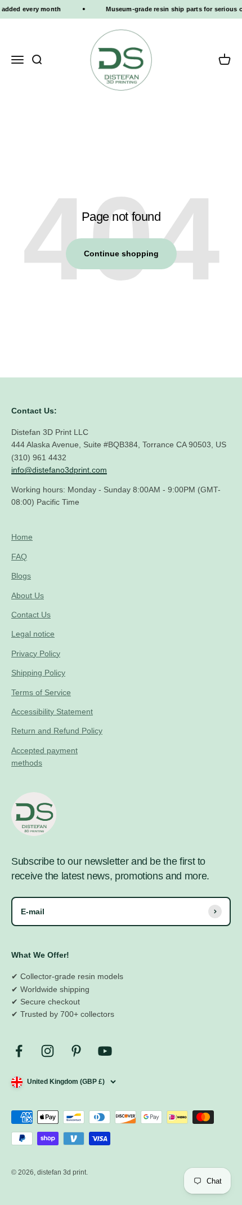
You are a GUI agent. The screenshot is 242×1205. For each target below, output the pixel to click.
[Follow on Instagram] (47, 1051)
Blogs (21, 575)
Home (22, 536)
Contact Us (31, 614)
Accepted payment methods (44, 756)
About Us (27, 595)
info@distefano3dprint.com (59, 469)
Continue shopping (121, 253)
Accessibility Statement (52, 711)
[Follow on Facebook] (18, 1051)
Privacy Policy (35, 653)
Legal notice (33, 633)
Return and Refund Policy (56, 730)
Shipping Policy (38, 672)
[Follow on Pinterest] (76, 1051)
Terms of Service (41, 692)
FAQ (19, 556)
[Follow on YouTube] (105, 1051)
